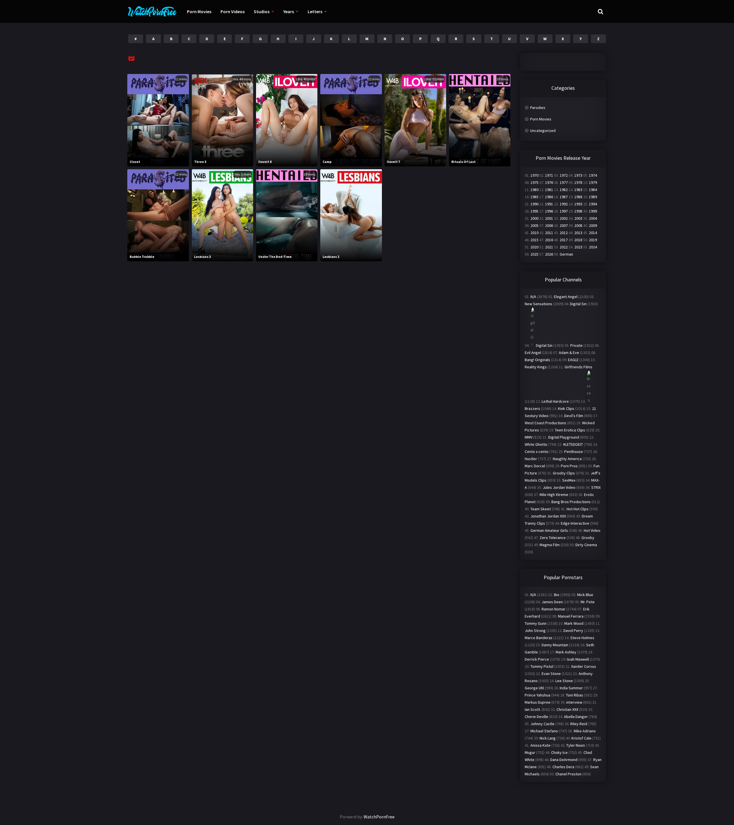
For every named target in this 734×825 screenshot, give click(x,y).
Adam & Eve (569, 352)
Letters (315, 11)
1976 (549, 182)
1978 (578, 182)
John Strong (535, 630)
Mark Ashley (566, 652)
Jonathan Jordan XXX (548, 516)
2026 (549, 254)
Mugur (530, 752)
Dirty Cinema (586, 544)
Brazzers (532, 408)
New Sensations (538, 303)
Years (288, 11)
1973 (578, 175)
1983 (578, 189)
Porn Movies (199, 11)
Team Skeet (540, 508)
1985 (534, 196)
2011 (549, 232)
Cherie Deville (536, 716)
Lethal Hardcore (555, 401)
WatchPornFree (379, 817)
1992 (564, 204)
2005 (534, 225)
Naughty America (567, 458)
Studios (262, 11)
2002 (564, 218)
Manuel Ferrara (570, 616)
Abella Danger (576, 716)
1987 (564, 196)
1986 (549, 196)
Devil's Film (573, 415)
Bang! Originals (537, 359)
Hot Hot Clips (578, 508)
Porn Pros (569, 465)
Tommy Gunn (535, 623)
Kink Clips (566, 408)
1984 (593, 189)
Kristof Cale (581, 738)
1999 (593, 211)
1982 (564, 189)
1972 (564, 175)
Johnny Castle (542, 723)
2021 (549, 247)
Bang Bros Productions (571, 501)
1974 (593, 175)
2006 (549, 225)
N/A (533, 296)
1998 (578, 211)
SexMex (568, 480)
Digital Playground (563, 437)
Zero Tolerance (553, 537)
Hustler (531, 458)
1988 (578, 196)
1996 (549, 211)
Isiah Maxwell (578, 659)
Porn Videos (232, 11)
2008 (578, 225)
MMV (528, 437)
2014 (593, 232)
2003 (578, 218)
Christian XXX (567, 709)
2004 (593, 218)
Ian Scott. (533, 709)
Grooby (587, 537)
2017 (564, 239)
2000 (534, 218)
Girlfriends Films (578, 366)
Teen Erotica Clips (570, 430)
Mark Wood (573, 623)
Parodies (537, 107)
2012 (564, 232)
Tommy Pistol (541, 666)
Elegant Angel (565, 296)
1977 (564, 182)
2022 (564, 247)
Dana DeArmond (563, 759)
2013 (578, 232)
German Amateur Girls (549, 530)
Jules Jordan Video (559, 487)
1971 (549, 175)
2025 (534, 254)
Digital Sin (578, 303)
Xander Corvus (583, 666)
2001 (549, 218)
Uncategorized (543, 130)
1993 (578, 204)
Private (576, 345)
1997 (564, 211)
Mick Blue (585, 594)
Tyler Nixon (575, 745)
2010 (534, 232)
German (566, 254)
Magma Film (550, 544)
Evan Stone (551, 673)
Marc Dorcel (535, 465)
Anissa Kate (540, 745)
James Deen (552, 601)
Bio (556, 594)
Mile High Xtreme (554, 494)
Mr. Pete (588, 601)
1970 (534, 175)
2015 (534, 239)
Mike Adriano (585, 730)
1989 (593, 196)
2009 (593, 225)
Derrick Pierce (537, 659)
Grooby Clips (564, 473)
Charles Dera (563, 766)
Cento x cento (536, 451)
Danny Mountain (555, 644)
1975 (534, 182)
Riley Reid (578, 723)
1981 (549, 189)
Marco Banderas (539, 637)
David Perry (573, 630)
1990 (534, 204)
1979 (593, 182)
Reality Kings (536, 366)
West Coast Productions (545, 422)
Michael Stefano (544, 730)
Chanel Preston (568, 774)
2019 (593, 239)
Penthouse (573, 451)
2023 (578, 247)
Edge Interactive (575, 523)
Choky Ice (559, 752)
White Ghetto (536, 444)
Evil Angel (533, 352)
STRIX (596, 487)
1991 (549, 204)
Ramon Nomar (553, 609)
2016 (549, 239)
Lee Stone (564, 680)
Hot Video (592, 530)
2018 (578, 239)
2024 (593, 247)
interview (574, 702)
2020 (534, 247)
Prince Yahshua (537, 695)
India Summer (571, 687)
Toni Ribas (574, 695)
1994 (593, 204)
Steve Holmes (582, 637)
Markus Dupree (537, 702)
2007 (564, 225)
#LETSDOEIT (573, 444)
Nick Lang (548, 738)
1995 (534, 211)
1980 (534, 189)
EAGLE (573, 359)
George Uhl (534, 687)
